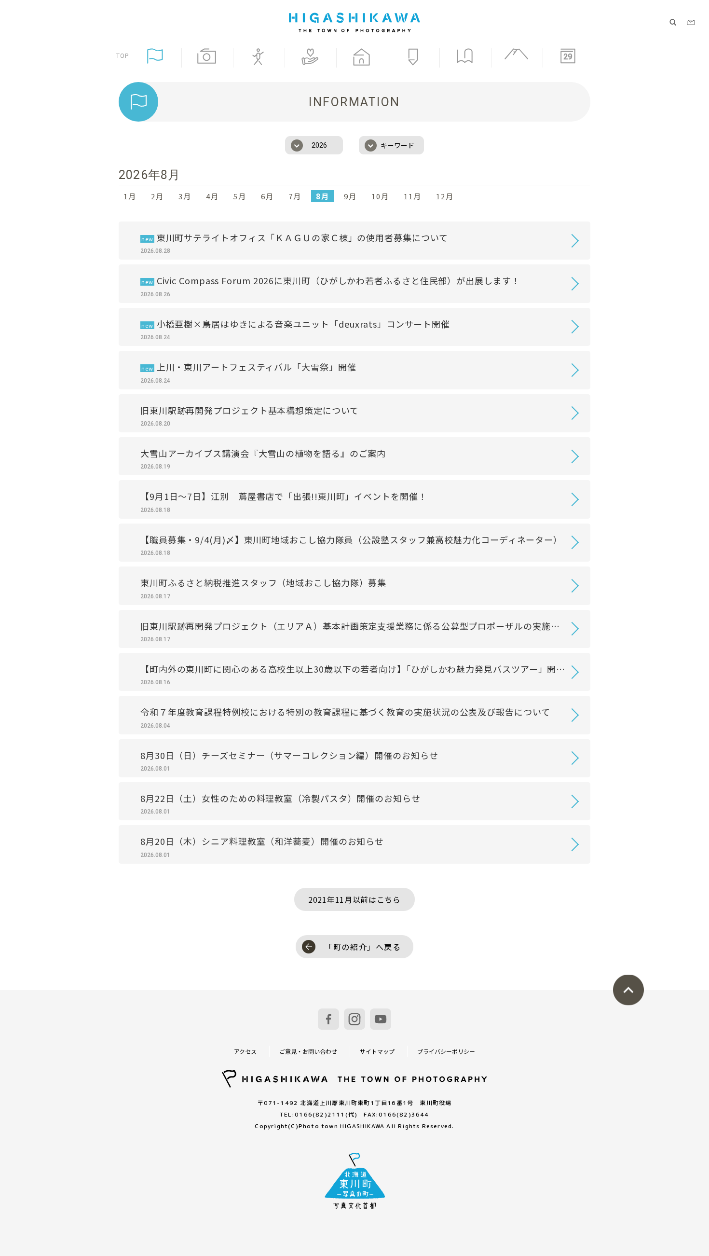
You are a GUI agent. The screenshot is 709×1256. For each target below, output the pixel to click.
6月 (267, 196)
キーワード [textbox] (397, 145)
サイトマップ (377, 1051)
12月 (445, 196)
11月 (413, 196)
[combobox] (314, 145)
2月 (157, 196)
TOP (122, 56)
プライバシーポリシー (446, 1051)
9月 (350, 196)
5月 (239, 196)
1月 (129, 196)
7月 (294, 196)
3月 (184, 196)
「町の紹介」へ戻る (363, 946)
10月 (380, 196)
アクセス (245, 1051)
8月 (322, 196)
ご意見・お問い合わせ (308, 1051)
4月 (212, 196)
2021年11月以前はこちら (354, 899)
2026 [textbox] (319, 145)
